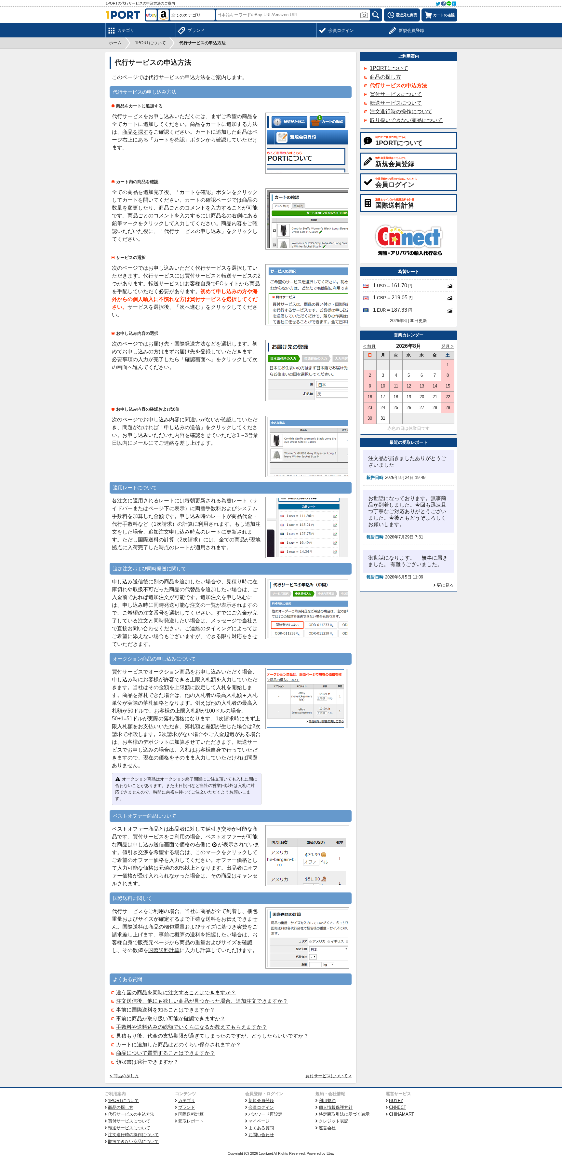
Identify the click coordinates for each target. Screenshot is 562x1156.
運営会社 (327, 1127)
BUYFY (396, 1100)
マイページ (259, 1121)
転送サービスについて (396, 103)
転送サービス (236, 276)
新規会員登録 (261, 1100)
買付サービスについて (396, 94)
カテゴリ (186, 1100)
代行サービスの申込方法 (398, 85)
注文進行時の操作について (401, 111)
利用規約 (327, 1100)
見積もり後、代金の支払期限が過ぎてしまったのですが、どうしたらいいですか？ (212, 1036)
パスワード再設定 (265, 1114)
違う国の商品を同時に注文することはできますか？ (176, 992)
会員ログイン (261, 1107)
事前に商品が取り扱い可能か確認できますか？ (170, 1018)
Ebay (331, 1153)
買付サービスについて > (328, 1075)
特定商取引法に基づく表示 (344, 1114)
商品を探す (135, 132)
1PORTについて (389, 68)
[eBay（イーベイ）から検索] (151, 14)
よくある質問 (261, 1127)
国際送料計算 (164, 950)
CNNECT (397, 1107)
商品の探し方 (385, 77)
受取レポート (191, 1121)
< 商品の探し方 (124, 1075)
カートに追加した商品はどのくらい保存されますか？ (178, 1044)
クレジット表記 (333, 1121)
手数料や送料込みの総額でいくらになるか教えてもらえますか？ (191, 1027)
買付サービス (200, 276)
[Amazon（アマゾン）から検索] (163, 14)
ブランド (186, 1107)
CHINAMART (401, 1114)
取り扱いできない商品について (406, 120)
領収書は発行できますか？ (147, 1062)
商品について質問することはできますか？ (165, 1053)
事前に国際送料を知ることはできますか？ (165, 1010)
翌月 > (447, 346)
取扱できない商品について (133, 1141)
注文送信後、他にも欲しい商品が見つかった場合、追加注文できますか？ (202, 1001)
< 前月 (369, 346)
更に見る (445, 585)
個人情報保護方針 (336, 1107)
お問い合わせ (261, 1134)
